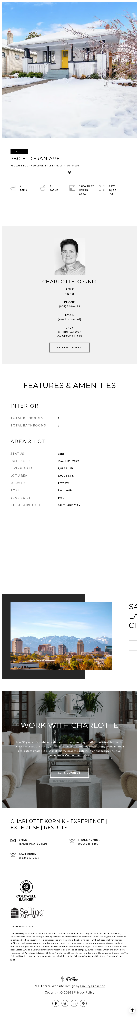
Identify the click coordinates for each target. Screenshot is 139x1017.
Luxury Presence (92, 986)
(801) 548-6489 (69, 306)
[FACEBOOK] (55, 1003)
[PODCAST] (83, 1003)
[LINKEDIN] (74, 1003)
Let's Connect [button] (69, 772)
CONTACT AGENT (69, 347)
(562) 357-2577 (29, 857)
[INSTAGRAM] (65, 1003)
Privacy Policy (84, 992)
